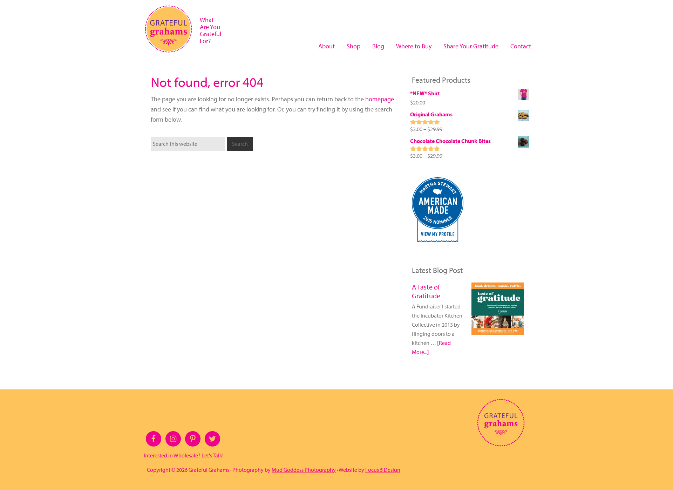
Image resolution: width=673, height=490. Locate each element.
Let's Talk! (213, 455)
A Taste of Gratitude (426, 291)
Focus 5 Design (382, 469)
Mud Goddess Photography (304, 469)
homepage (379, 99)
